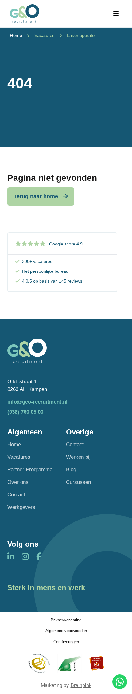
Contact (16, 495)
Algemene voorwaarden (66, 630)
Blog (71, 469)
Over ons (18, 482)
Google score (66, 243)
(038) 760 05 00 (25, 412)
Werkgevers (21, 507)
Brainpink (81, 685)
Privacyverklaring (66, 620)
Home (14, 444)
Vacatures (44, 35)
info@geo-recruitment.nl (37, 402)
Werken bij (78, 457)
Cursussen (78, 482)
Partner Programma (29, 469)
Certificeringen (66, 641)
